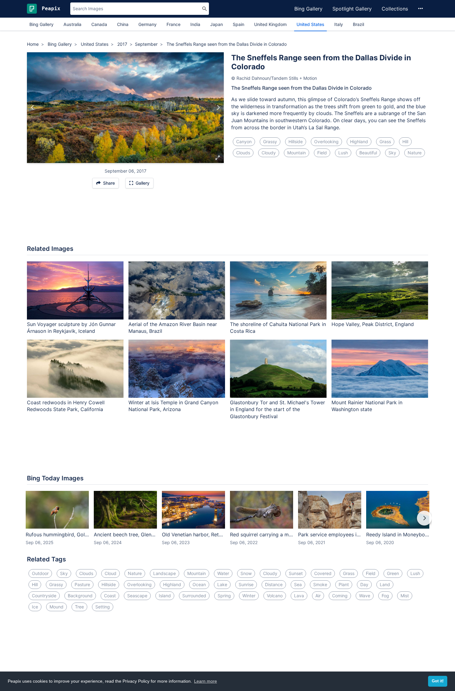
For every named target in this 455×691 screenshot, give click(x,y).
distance (274, 584)
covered (323, 573)
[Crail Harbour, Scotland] (218, 107)
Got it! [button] (438, 681)
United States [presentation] (310, 24)
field (322, 152)
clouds (243, 152)
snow (246, 573)
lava (299, 595)
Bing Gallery (308, 9)
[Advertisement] (227, 219)
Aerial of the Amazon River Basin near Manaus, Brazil (172, 327)
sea (298, 584)
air (318, 595)
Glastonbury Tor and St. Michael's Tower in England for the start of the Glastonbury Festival (277, 409)
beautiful (368, 152)
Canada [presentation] (99, 24)
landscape (164, 573)
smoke (320, 584)
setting (102, 606)
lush (343, 152)
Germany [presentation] (147, 24)
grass (385, 141)
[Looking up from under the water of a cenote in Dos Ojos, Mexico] (32, 107)
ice (35, 606)
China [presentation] (122, 24)
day (364, 584)
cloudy (269, 152)
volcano (275, 595)
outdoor (40, 573)
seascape (137, 595)
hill (405, 141)
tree (79, 606)
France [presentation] (173, 24)
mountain (296, 152)
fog (385, 595)
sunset (296, 573)
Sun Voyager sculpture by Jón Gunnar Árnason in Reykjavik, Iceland (71, 327)
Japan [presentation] (216, 24)
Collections (395, 9)
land (385, 584)
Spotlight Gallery (352, 9)
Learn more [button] (205, 681)
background (80, 595)
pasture (82, 584)
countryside (44, 595)
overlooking (326, 141)
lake (222, 584)
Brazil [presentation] (358, 24)
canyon (244, 141)
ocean (199, 584)
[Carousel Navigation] (227, 522)
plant (344, 584)
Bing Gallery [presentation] (41, 24)
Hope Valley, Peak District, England (373, 324)
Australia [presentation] (72, 24)
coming (340, 595)
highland (359, 141)
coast (110, 595)
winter (248, 595)
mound (56, 606)
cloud (110, 573)
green (393, 573)
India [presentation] (195, 24)
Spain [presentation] (238, 24)
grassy (270, 141)
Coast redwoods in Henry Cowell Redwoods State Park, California (66, 406)
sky (392, 152)
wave (364, 595)
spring (224, 595)
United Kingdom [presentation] (270, 24)
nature (415, 152)
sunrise (246, 584)
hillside (295, 141)
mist (405, 595)
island (165, 595)
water (223, 573)
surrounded (194, 595)
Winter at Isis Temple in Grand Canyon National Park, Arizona (173, 406)
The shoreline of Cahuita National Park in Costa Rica (278, 327)
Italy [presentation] (338, 24)
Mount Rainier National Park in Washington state (367, 406)
